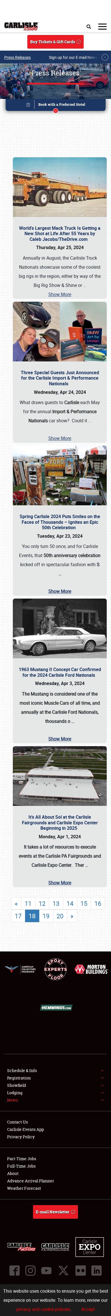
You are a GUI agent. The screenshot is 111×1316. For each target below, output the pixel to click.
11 (28, 903)
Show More (59, 294)
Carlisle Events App (25, 1129)
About (12, 1173)
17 (18, 916)
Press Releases (17, 57)
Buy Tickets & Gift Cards (52, 41)
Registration (19, 1078)
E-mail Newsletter (52, 1211)
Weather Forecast (24, 1188)
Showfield (16, 1085)
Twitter (63, 1270)
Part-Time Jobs (21, 1158)
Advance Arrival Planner (30, 1180)
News (12, 1100)
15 (84, 903)
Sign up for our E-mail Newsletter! (78, 57)
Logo (21, 26)
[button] (56, 105)
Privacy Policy (21, 1136)
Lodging (14, 1092)
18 (32, 916)
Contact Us (17, 1122)
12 (42, 903)
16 (97, 903)
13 (56, 903)
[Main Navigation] (102, 26)
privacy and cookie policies (43, 1309)
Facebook (14, 1270)
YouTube (46, 1270)
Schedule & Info (22, 1070)
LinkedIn (96, 1270)
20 (60, 916)
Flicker (80, 1270)
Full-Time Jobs (21, 1166)
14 (70, 903)
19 (46, 916)
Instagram (30, 1270)
